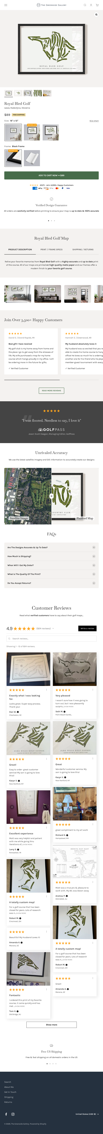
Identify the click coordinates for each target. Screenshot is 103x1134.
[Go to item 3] (28, 93)
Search (7, 1082)
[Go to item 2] (18, 93)
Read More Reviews (51, 390)
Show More (68, 706)
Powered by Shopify (38, 1124)
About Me (9, 1087)
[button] (53, 628)
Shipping (8, 1097)
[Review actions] (46, 690)
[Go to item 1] (8, 93)
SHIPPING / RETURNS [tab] (82, 249)
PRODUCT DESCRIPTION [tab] (20, 249)
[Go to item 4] (37, 93)
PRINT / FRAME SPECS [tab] (51, 249)
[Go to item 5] (47, 93)
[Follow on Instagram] (13, 1114)
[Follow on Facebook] (6, 1114)
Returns (8, 1102)
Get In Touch (10, 1092)
